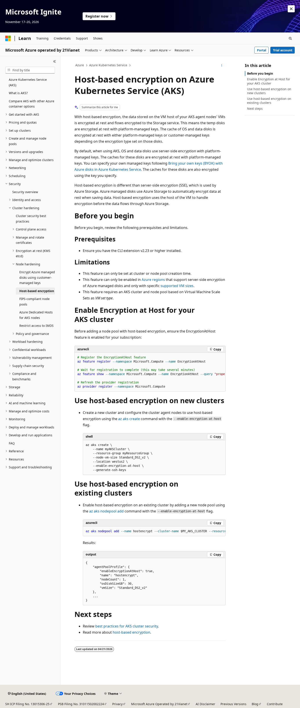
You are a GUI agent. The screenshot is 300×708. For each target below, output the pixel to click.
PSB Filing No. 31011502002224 (81, 704)
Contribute (275, 704)
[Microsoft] (8, 38)
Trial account (282, 50)
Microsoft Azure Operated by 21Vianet (159, 704)
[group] (150, 372)
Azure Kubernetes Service (108, 65)
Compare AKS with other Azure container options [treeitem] (31, 104)
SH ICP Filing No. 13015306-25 (27, 704)
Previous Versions (233, 704)
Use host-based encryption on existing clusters (269, 101)
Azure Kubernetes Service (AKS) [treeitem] (28, 82)
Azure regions (153, 279)
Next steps (255, 108)
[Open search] (290, 38)
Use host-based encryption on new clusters (269, 91)
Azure (79, 65)
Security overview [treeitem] (25, 192)
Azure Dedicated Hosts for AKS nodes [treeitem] (36, 315)
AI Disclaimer (205, 704)
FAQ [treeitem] (12, 443)
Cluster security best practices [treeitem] (31, 218)
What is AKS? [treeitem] (18, 93)
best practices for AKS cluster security (126, 626)
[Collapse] (54, 61)
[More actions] (222, 65)
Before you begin (260, 73)
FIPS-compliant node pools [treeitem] (34, 301)
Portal (261, 50)
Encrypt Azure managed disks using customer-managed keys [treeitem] (37, 277)
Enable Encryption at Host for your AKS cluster (268, 81)
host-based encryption (131, 632)
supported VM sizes (177, 285)
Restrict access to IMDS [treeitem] (36, 325)
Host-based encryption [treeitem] (36, 291)
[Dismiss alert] (291, 8)
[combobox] (30, 70)
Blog (255, 704)
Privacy (117, 704)
